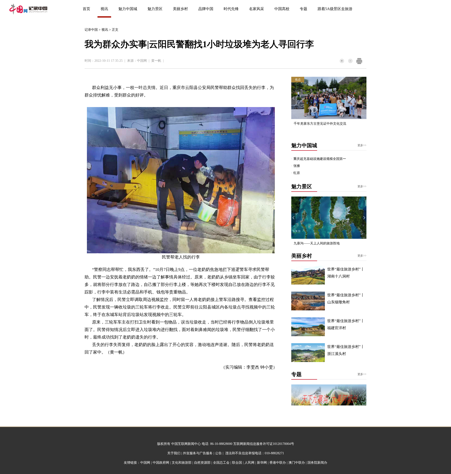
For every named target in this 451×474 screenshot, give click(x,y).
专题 (303, 9)
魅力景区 (155, 9)
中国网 (142, 60)
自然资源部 (202, 462)
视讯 (104, 9)
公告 (218, 453)
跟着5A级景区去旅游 (335, 9)
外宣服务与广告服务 (198, 453)
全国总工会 (221, 462)
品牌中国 (205, 9)
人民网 (249, 462)
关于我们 (173, 453)
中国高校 (281, 9)
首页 (86, 9)
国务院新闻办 (317, 462)
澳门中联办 (296, 462)
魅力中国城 (127, 9)
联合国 (237, 462)
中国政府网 (161, 462)
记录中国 (91, 29)
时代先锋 (231, 9)
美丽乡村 (180, 9)
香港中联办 (277, 462)
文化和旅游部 (181, 462)
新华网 (262, 462)
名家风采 (256, 9)
